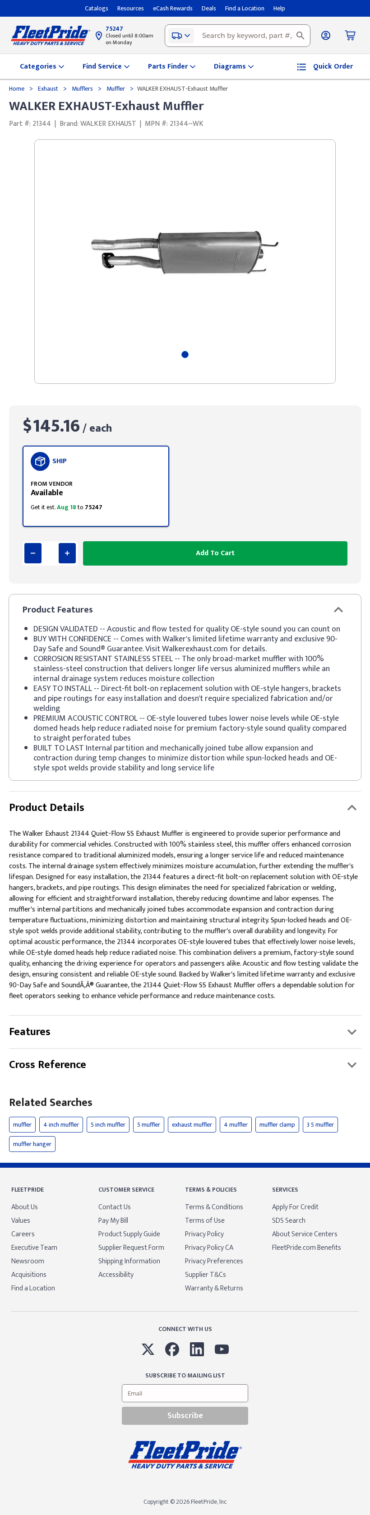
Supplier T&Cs (205, 1275)
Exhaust (48, 88)
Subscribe (185, 1416)
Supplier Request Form (131, 1248)
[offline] (367, 1514)
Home (17, 88)
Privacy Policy (204, 1234)
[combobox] (237, 35)
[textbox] (237, 35)
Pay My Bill (113, 1221)
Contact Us (114, 1207)
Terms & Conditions (214, 1207)
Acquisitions (28, 1275)
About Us (24, 1207)
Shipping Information (129, 1261)
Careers (23, 1234)
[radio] (96, 486)
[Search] (300, 35)
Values (20, 1221)
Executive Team (34, 1248)
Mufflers (82, 88)
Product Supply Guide (129, 1234)
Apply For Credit (295, 1207)
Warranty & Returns (214, 1288)
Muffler (115, 88)
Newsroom (27, 1261)
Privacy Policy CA (209, 1248)
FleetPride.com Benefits (306, 1248)
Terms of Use (205, 1221)
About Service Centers (305, 1234)
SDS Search (288, 1221)
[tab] (185, 354)
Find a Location (33, 1288)
